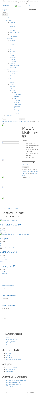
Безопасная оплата (8, 306)
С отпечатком (14, 35)
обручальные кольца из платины (18, 121)
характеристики (18, 208)
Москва (8, 353)
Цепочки (13, 59)
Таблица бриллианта (18, 107)
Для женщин (12, 25)
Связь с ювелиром (8, 285)
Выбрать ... (3, 230)
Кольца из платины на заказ (12, 44)
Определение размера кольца (19, 112)
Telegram (4, 10)
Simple (4, 238)
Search (4, 14)
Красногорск (10, 355)
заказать (25, 167)
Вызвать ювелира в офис (14, 359)
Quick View (3, 232)
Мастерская (14, 71)
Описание (9, 208)
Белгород (9, 357)
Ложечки (13, 61)
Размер (25, 160)
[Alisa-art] (18, 6)
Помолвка (13, 23)
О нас (8, 69)
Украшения (9, 38)
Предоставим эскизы (9, 295)
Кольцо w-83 (7, 266)
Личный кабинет (11, 343)
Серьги (12, 50)
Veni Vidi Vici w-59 (10, 224)
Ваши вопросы (13, 86)
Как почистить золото (17, 94)
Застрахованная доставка (10, 316)
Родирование (18, 104)
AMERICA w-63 (8, 252)
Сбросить (25, 165)
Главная (4, 121)
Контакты (9, 116)
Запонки (13, 57)
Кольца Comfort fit (11, 368)
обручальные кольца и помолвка (10, 19)
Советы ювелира (13, 89)
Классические (14, 32)
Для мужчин (12, 29)
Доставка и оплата (12, 339)
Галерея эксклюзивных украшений (14, 65)
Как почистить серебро (17, 100)
